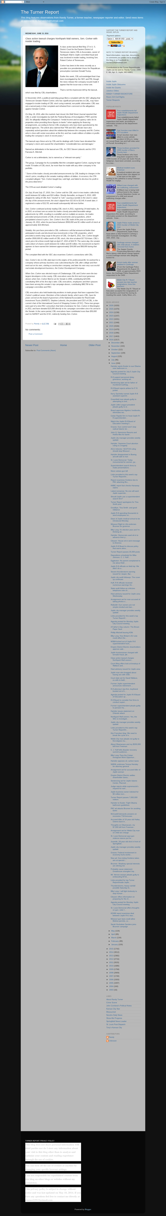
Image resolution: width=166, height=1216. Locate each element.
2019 (111, 329)
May (113, 931)
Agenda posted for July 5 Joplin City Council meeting (125, 373)
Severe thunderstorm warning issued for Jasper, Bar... (123, 573)
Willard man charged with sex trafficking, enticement (127, 186)
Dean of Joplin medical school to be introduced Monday (125, 520)
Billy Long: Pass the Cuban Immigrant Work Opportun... (123, 756)
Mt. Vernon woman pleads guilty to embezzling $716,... (125, 876)
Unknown (113, 1041)
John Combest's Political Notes (119, 1006)
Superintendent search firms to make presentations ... (123, 467)
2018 (111, 333)
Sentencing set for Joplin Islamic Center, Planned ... (124, 782)
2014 (111, 952)
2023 (111, 316)
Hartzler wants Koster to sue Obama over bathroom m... (126, 367)
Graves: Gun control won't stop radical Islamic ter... (123, 428)
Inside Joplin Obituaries (116, 84)
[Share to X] (64, 324)
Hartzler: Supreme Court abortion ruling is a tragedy (124, 445)
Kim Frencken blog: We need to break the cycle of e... (124, 734)
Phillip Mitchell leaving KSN (122, 633)
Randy (111, 1037)
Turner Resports (113, 100)
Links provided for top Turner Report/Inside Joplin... (122, 881)
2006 (111, 980)
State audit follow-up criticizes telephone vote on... (123, 589)
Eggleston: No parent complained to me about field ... (125, 562)
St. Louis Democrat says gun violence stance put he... (122, 837)
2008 (111, 973)
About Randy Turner (114, 999)
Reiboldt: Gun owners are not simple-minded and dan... (123, 606)
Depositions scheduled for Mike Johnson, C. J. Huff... (123, 556)
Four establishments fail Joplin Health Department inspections (127, 113)
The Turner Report (40, 12)
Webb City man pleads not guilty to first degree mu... (125, 740)
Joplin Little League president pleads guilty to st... (123, 406)
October (114, 350)
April (113, 934)
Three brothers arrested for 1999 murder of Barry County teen (128, 150)
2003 (111, 990)
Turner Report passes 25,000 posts (125, 552)
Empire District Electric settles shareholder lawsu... (123, 776)
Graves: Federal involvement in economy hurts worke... (123, 854)
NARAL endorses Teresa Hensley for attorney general (124, 765)
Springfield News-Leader (116, 1021)
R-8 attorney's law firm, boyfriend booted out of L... (124, 690)
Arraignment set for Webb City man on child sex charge (125, 832)
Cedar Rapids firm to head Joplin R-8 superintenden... (125, 417)
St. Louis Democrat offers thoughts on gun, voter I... (125, 909)
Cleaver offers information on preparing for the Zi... (123, 898)
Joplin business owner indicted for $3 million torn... (125, 793)
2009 (111, 969)
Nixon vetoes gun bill (119, 471)
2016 (111, 340)
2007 (111, 976)
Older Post (95, 345)
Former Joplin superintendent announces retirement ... (123, 685)
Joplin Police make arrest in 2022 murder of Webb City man (128, 225)
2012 (111, 959)
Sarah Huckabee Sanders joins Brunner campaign (123, 925)
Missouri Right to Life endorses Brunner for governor (123, 525)
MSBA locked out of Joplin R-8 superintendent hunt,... (123, 643)
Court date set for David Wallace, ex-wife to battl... (124, 679)
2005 (111, 983)
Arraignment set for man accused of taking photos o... (125, 600)
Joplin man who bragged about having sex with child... (123, 674)
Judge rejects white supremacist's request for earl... (124, 787)
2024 (111, 312)
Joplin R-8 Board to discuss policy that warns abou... (124, 547)
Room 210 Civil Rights (115, 97)
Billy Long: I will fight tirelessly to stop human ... (124, 892)
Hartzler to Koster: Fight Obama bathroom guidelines (124, 804)
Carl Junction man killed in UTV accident (128, 131)
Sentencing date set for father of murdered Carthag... (124, 384)
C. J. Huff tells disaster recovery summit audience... (124, 751)
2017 (111, 336)
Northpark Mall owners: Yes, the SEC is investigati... (124, 718)
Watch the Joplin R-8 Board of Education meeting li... (123, 422)
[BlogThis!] (62, 324)
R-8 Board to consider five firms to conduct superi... (125, 701)
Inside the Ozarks (113, 88)
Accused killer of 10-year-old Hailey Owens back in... (125, 821)
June (113, 363)
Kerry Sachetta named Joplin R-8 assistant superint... (124, 395)
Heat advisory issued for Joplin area (125, 669)
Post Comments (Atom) (46, 350)
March (114, 938)
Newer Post (31, 345)
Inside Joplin (111, 81)
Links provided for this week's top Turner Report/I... (124, 617)
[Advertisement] (123, 1086)
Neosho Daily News (114, 1015)
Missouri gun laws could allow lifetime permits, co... (123, 920)
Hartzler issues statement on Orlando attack (122, 712)
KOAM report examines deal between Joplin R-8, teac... (123, 914)
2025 (111, 309)
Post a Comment (35, 334)
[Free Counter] (29, 1134)
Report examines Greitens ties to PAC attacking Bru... (124, 481)
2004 (111, 986)
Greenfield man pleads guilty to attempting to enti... (123, 400)
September (116, 353)
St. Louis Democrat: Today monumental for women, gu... (124, 461)
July (113, 360)
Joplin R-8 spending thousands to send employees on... (124, 514)
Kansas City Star (113, 1009)
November (115, 346)
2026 (111, 306)
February (115, 941)
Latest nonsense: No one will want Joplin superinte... (125, 492)
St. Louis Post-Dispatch (115, 1024)
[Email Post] (55, 324)
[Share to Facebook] (67, 324)
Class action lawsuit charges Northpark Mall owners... (122, 659)
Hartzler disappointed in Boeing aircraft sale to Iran (123, 456)
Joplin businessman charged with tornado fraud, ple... (124, 654)
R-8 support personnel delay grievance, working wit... (122, 378)
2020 (111, 326)
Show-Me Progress (114, 1018)
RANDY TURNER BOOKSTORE (119, 94)
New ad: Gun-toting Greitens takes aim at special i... (125, 859)
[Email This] (59, 324)
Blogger (88, 1209)
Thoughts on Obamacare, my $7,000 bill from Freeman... (123, 826)
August (114, 356)
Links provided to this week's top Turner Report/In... (124, 476)
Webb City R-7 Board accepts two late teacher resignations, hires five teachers (127, 283)
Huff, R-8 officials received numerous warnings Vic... (122, 584)
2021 (111, 323)
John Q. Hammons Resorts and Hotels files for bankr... (124, 433)
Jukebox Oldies (112, 91)
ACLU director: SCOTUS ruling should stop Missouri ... (123, 450)
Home (63, 345)
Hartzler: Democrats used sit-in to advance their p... (124, 536)
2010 (111, 966)
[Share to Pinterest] (69, 324)
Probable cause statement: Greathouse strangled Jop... (123, 870)
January (114, 944)
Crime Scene (111, 1003)
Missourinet (111, 1012)
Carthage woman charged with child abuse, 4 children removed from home (128, 245)
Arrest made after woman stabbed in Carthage (127, 263)
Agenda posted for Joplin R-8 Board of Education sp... (125, 696)
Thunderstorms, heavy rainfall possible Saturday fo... (123, 887)
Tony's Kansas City (114, 1028)
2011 (111, 962)
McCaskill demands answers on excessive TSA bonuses (124, 815)
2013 (111, 956)
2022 (111, 319)
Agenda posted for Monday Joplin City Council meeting (124, 623)
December (115, 343)
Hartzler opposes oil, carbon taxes (125, 761)
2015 (111, 949)
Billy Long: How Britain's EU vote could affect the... (124, 637)
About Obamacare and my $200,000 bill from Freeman (126, 745)
